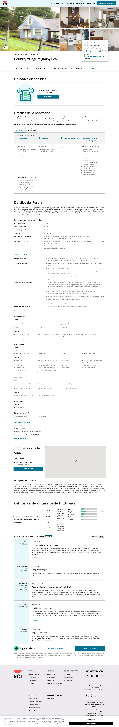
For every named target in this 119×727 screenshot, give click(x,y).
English (100, 536)
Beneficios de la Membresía (54, 683)
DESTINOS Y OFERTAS (74, 3)
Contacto (31, 683)
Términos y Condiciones (35, 701)
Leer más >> (35, 558)
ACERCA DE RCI (59, 3)
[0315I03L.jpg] (74, 40)
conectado (40, 536)
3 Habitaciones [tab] (31, 130)
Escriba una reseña (90, 648)
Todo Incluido (68, 680)
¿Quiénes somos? (51, 674)
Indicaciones (28, 469)
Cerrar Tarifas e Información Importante (26, 311)
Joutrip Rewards (51, 698)
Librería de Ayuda (34, 674)
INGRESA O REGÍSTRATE (106, 3)
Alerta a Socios (33, 698)
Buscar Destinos (68, 677)
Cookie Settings (91, 719)
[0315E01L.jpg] (30, 29)
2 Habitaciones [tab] (20, 130)
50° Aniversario (51, 677)
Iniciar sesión (48, 96)
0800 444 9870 (95, 688)
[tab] (22, 68)
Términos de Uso (34, 704)
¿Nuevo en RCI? (51, 680)
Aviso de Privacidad (34, 707)
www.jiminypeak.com (20, 438)
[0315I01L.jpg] (74, 17)
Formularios (32, 680)
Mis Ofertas (67, 674)
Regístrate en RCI (34, 677)
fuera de (48, 536)
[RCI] (5, 3)
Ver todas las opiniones (55, 648)
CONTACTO (90, 3)
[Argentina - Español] (49, 2)
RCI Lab (31, 711)
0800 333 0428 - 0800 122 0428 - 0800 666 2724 (95, 683)
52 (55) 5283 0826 (100, 689)
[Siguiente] (107, 51)
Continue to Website (91, 723)
